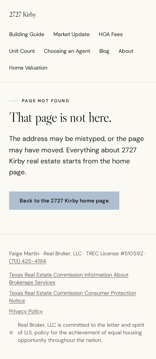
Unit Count (22, 50)
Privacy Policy (26, 311)
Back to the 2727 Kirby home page (64, 200)
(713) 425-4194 (27, 261)
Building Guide (26, 34)
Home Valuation (28, 67)
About (126, 50)
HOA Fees (111, 34)
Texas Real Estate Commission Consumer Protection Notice (72, 296)
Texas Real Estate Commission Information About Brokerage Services (68, 278)
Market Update (71, 34)
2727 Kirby (22, 14)
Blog (104, 50)
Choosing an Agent (67, 50)
